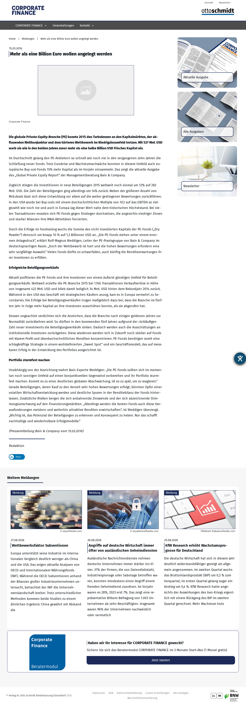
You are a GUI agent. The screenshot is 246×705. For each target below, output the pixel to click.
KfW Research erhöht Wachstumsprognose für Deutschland (199, 557)
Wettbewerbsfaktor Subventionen (46, 557)
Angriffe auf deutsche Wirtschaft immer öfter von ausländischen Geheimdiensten (123, 557)
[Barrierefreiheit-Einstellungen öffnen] (240, 358)
